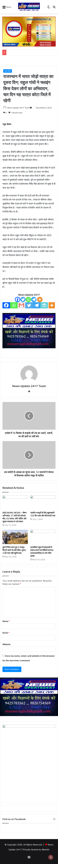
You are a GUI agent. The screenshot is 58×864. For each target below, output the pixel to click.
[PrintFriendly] (44, 305)
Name (6, 621)
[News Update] (29, 6)
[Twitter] (23, 299)
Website (6, 644)
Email (6, 633)
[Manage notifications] (50, 857)
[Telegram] (34, 299)
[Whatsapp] (28, 299)
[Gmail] (21, 305)
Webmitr (45, 849)
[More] (40, 299)
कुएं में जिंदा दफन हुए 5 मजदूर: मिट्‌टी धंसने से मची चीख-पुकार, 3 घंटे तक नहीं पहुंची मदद (14, 550)
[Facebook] (17, 299)
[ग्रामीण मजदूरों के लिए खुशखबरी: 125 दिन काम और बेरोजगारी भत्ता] (43, 502)
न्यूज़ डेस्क (7, 71)
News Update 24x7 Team (18, 108)
